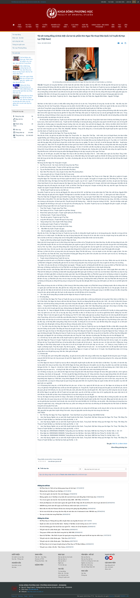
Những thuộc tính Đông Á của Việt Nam (51, 491)
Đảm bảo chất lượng (86, 565)
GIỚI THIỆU (19, 26)
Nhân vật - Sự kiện (18, 38)
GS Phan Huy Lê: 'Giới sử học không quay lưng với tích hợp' (58, 488)
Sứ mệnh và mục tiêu (18, 557)
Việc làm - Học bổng (40, 557)
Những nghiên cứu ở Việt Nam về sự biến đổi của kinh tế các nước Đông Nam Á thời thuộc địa (68, 497)
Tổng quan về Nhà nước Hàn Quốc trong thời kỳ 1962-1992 (57, 532)
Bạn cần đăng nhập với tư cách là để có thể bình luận (63, 474)
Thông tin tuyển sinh (18, 44)
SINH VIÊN (65, 26)
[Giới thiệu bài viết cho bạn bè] (119, 43)
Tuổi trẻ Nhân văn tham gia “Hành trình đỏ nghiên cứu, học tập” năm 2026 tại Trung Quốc (22, 60)
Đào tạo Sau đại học (87, 559)
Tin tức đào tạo (62, 565)
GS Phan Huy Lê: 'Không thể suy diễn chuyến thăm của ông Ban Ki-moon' (62, 521)
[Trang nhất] (13, 24)
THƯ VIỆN (119, 26)
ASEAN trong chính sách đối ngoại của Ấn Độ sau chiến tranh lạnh (59, 505)
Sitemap (20, 596)
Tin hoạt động (16, 34)
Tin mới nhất (16, 53)
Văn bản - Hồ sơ (87, 554)
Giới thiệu (16, 554)
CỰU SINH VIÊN (74, 26)
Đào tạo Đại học (85, 557)
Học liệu (84, 571)
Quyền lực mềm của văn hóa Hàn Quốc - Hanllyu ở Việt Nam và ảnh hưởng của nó (64, 524)
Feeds (25, 596)
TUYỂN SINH (44, 26)
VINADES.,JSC (124, 596)
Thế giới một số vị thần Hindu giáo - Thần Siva (53, 538)
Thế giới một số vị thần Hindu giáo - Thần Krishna (54, 529)
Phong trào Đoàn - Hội (41, 561)
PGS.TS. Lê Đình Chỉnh (119, 443)
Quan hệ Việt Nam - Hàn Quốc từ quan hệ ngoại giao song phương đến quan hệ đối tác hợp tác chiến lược (71, 535)
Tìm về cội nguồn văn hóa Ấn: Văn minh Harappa (54, 494)
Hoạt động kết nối (110, 565)
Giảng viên (39, 565)
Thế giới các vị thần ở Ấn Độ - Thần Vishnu (52, 547)
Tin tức (61, 569)
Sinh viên (38, 554)
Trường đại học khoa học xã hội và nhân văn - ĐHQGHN (28, 2)
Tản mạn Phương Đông (19, 48)
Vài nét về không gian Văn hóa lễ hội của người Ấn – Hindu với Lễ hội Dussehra (63, 526)
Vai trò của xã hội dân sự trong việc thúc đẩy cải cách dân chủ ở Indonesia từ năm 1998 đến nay (68, 511)
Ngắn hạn (60, 563)
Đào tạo (61, 554)
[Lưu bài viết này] (126, 43)
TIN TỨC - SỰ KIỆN (28, 26)
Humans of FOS (39, 559)
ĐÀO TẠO (37, 26)
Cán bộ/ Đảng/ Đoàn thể (88, 567)
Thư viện (111, 2)
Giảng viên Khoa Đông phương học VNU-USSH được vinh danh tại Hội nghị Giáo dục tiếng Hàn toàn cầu (23, 89)
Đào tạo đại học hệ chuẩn (65, 557)
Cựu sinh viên (120, 2)
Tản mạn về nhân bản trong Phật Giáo (51, 514)
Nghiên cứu (16, 563)
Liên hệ (128, 2)
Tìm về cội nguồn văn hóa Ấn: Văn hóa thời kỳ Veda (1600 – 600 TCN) (60, 500)
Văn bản (103, 2)
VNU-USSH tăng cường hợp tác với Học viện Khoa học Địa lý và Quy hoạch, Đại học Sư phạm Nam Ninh (22, 70)
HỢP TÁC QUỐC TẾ (85, 26)
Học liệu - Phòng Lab (17, 559)
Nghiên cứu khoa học (87, 563)
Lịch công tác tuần (17, 41)
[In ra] (122, 43)
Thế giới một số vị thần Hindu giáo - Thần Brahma (54, 541)
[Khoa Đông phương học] (70, 13)
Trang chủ (14, 596)
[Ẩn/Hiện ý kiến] (80, 468)
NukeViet (111, 596)
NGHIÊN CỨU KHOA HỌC (55, 26)
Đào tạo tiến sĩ (62, 561)
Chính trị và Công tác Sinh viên (90, 561)
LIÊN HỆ (125, 26)
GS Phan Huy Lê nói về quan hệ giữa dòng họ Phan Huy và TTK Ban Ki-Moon (63, 544)
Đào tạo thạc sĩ (62, 559)
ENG (134, 1)
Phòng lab (84, 575)
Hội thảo (14, 567)
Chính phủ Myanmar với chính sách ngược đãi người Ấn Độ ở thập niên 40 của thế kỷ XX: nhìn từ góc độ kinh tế (73, 503)
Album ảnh (108, 569)
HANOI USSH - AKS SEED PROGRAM (100, 26)
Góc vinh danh (109, 567)
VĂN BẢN (113, 26)
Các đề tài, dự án (16, 565)
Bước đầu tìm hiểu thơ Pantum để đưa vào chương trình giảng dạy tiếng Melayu (63, 508)
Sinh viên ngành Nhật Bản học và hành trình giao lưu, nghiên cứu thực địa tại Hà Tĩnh (23, 79)
